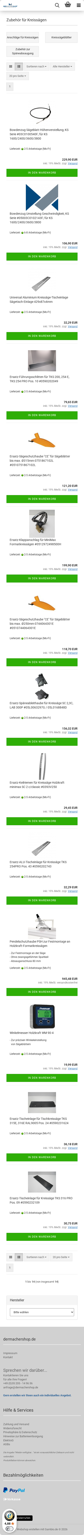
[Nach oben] (72, 1528)
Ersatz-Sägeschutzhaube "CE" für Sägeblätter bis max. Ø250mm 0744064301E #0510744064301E (40, 624)
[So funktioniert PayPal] (14, 1489)
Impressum (10, 1353)
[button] (10, 66)
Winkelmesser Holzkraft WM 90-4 (32, 1033)
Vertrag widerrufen (18, 1517)
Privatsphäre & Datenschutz (20, 1432)
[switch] (9, 1528)
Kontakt (8, 1357)
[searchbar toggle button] (57, 5)
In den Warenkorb (42, 172)
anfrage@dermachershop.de (20, 1387)
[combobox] (36, 66)
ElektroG (8, 1440)
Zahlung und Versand (16, 1424)
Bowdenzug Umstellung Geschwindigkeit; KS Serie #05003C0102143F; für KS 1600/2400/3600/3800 (39, 218)
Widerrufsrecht (12, 1428)
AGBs (6, 1444)
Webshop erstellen (28, 1529)
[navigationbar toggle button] (78, 5)
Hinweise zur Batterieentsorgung (23, 1436)
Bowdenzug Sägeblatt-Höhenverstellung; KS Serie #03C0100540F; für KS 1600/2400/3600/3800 (39, 134)
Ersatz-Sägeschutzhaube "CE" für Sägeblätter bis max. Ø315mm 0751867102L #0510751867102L (40, 461)
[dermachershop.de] (8, 5)
